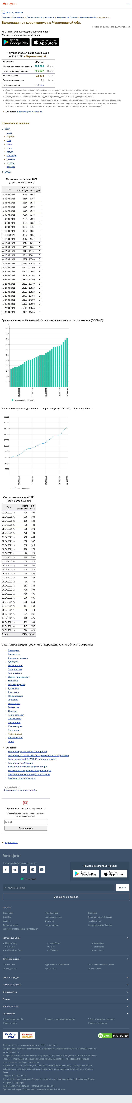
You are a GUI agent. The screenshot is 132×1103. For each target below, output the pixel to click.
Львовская (13, 692)
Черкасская (14, 730)
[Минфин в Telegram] (15, 869)
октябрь (11, 159)
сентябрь (11, 155)
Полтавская (14, 703)
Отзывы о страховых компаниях (60, 1019)
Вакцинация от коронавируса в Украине (29, 774)
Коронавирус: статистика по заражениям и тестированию (38, 755)
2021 (8, 129)
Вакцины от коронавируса (21, 778)
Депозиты (49, 921)
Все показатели (14, 12)
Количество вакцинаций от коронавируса (29, 770)
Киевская (13, 680)
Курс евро (92, 913)
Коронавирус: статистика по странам (27, 751)
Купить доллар (9, 968)
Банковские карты (53, 917)
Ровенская (13, 707)
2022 (8, 171)
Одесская (13, 699)
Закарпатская (15, 669)
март (9, 133)
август (10, 151)
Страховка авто (10, 1023)
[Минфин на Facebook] (6, 869)
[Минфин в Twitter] (24, 869)
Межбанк (7, 921)
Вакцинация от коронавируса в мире (27, 766)
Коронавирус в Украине (29, 111)
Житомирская (15, 665)
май (9, 140)
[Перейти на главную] (9, 4)
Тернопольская (16, 715)
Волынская (14, 654)
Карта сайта (11, 842)
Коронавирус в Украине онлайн (20, 790)
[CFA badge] (44, 1036)
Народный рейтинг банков (100, 925)
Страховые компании (97, 1023)
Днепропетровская (18, 658)
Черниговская (15, 737)
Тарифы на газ (94, 921)
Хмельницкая (15, 726)
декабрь (11, 167)
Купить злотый (94, 968)
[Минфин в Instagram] (33, 869)
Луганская (13, 688)
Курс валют (8, 913)
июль (9, 148)
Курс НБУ (7, 917)
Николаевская (15, 696)
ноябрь (10, 163)
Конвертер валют (10, 925)
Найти (122, 887)
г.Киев (11, 741)
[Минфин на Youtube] (42, 869)
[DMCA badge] (113, 1036)
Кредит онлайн (52, 925)
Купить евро (50, 968)
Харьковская (14, 718)
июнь (9, 144)
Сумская (12, 711)
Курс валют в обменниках (57, 964)
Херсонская (14, 722)
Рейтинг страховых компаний (101, 1019)
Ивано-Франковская (18, 677)
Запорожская (15, 673)
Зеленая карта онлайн (13, 1019)
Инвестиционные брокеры (100, 917)
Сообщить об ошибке (66, 897)
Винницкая (13, 650)
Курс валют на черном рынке (101, 964)
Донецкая (13, 661)
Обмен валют (9, 964)
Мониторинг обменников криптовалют (20, 929)
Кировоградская (16, 684)
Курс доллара (51, 913)
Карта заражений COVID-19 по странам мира (32, 759)
